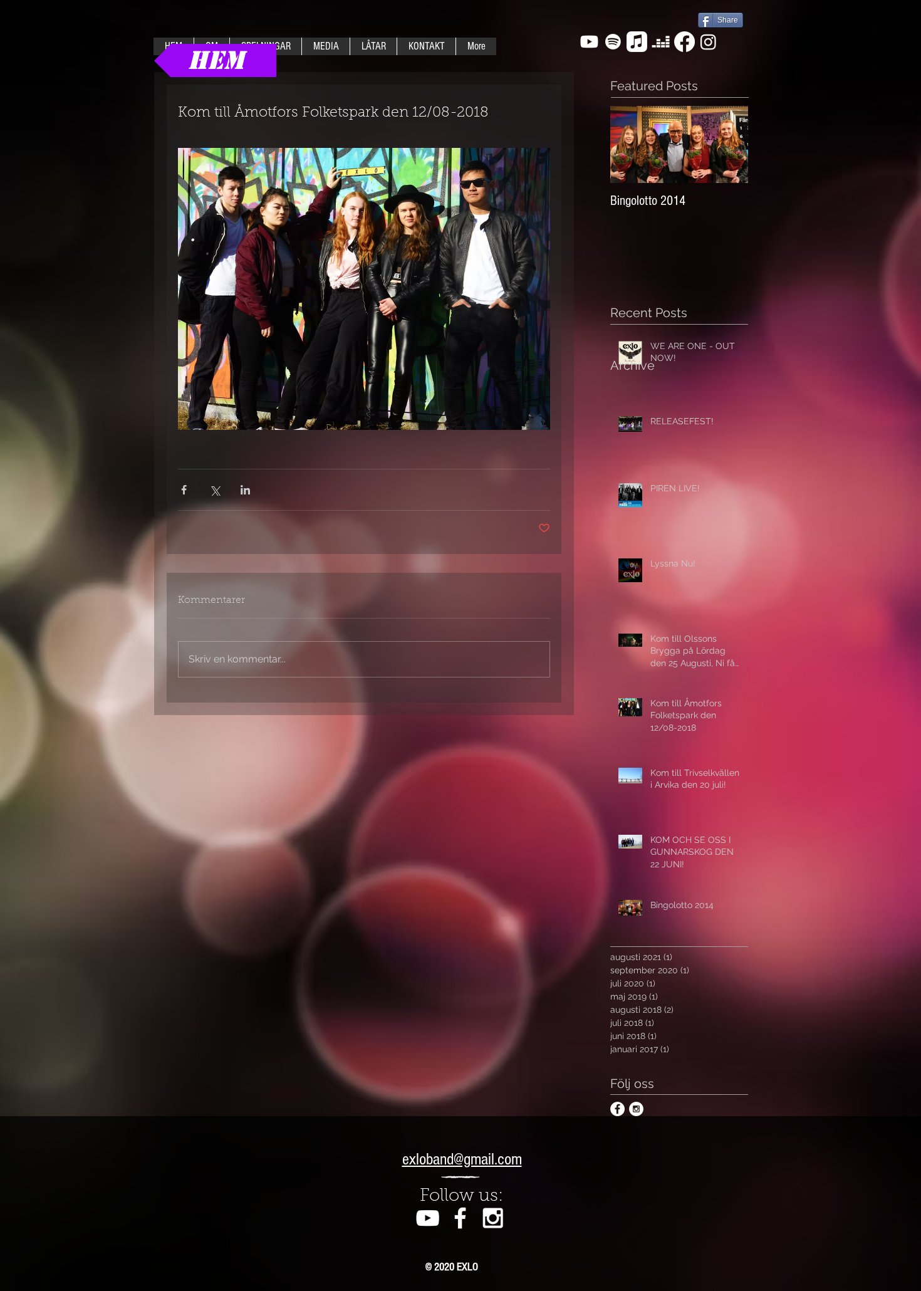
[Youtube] (589, 41)
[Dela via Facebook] (184, 490)
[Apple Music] (637, 41)
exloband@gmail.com (462, 1159)
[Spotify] (613, 41)
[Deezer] (660, 41)
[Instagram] (708, 41)
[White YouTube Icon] (428, 1218)
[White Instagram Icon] (493, 1218)
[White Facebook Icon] (460, 1218)
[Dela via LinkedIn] (245, 490)
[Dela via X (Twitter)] (215, 490)
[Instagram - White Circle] (636, 1109)
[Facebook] (684, 41)
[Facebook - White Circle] (617, 1109)
